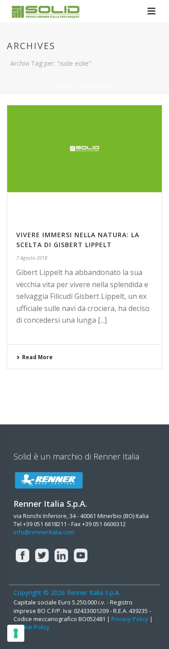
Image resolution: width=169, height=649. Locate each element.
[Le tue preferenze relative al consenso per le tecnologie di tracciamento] (15, 633)
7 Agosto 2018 (31, 257)
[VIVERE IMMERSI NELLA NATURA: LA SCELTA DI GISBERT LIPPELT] (84, 161)
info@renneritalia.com (44, 532)
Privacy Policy (129, 619)
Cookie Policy (32, 627)
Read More (37, 357)
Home (64, 87)
